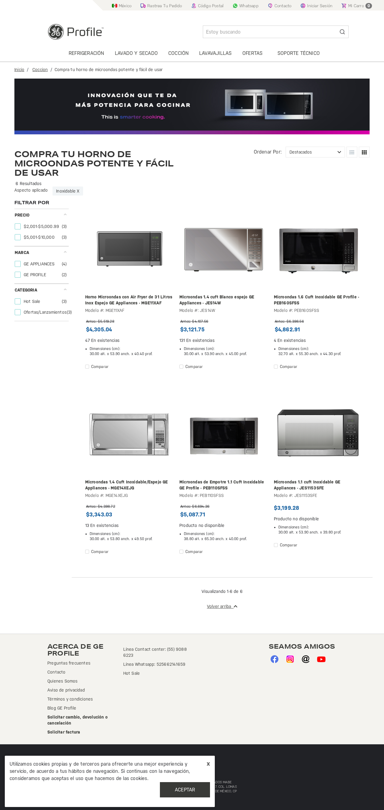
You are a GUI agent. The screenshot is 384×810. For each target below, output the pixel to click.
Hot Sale (33, 301)
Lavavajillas (215, 53)
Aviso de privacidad (66, 690)
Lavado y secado (136, 53)
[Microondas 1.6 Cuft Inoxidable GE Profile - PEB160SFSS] (318, 250)
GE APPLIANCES (40, 264)
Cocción (178, 53)
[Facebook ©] (274, 658)
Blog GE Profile (61, 708)
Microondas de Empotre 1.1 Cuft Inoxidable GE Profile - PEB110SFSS (221, 485)
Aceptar (185, 790)
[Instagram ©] (290, 658)
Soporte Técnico (299, 53)
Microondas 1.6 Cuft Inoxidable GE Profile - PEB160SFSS (316, 299)
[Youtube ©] (321, 658)
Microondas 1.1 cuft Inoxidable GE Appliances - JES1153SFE (307, 485)
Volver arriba (220, 606)
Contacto (56, 672)
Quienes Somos (62, 681)
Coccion (40, 69)
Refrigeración (86, 53)
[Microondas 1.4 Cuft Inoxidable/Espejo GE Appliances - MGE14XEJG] (129, 435)
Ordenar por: (268, 152)
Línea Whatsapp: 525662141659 (154, 664)
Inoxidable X (67, 191)
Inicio (19, 69)
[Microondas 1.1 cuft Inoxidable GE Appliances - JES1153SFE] (318, 435)
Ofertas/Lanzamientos (46, 312)
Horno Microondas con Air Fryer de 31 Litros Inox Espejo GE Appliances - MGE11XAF (128, 299)
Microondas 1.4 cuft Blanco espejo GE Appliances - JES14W (216, 299)
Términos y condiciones (70, 699)
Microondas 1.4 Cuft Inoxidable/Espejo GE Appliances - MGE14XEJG (126, 485)
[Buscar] (342, 32)
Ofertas (252, 53)
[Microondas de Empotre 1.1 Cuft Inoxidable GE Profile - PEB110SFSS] (223, 435)
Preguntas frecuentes (68, 663)
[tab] (41, 227)
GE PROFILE (35, 274)
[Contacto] (305, 658)
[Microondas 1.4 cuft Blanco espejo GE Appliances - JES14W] (223, 250)
